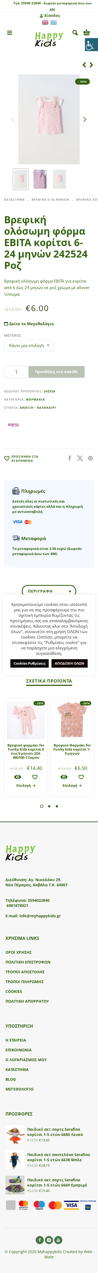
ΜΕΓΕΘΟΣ (12, 335)
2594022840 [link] (39, 900)
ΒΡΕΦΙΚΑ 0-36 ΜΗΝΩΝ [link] (50, 199)
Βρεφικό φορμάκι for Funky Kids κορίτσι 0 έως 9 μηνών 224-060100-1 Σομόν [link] (25, 751)
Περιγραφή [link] (40, 591)
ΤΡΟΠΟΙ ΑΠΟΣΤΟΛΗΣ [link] (25, 971)
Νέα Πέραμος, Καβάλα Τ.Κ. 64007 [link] (37, 884)
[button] (41, 806)
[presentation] (13, 119)
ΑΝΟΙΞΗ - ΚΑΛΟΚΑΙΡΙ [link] (38, 407)
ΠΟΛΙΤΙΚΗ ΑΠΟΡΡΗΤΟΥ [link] (27, 1001)
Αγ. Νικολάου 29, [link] (44, 879)
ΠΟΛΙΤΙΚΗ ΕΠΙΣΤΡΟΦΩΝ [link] (27, 962)
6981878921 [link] (17, 905)
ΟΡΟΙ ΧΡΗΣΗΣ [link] (18, 952)
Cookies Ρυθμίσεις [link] (29, 663)
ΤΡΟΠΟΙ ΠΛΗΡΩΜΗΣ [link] (24, 981)
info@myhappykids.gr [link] (40, 915)
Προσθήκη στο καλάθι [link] (56, 371)
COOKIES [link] (13, 991)
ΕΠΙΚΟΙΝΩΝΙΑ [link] (18, 1049)
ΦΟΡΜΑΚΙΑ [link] (35, 399)
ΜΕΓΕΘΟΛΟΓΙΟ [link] (19, 1089)
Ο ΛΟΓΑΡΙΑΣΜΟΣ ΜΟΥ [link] (26, 1059)
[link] (91, 44)
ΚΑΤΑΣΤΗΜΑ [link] (14, 199)
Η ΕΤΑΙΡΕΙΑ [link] (15, 1040)
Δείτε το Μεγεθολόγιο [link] (31, 323)
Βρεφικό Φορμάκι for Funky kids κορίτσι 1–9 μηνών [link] (72, 749)
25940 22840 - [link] (32, 3)
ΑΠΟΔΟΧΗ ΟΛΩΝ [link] (69, 663)
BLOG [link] (10, 1079)
